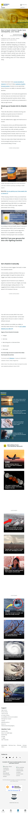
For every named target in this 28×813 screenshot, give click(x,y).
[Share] (2, 36)
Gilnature (11, 358)
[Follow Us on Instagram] (6, 757)
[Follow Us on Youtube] (10, 757)
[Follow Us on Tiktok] (13, 757)
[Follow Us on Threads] (16, 757)
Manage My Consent (6, 718)
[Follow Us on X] (20, 757)
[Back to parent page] (3, 6)
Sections (23, 7)
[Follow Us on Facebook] (3, 757)
